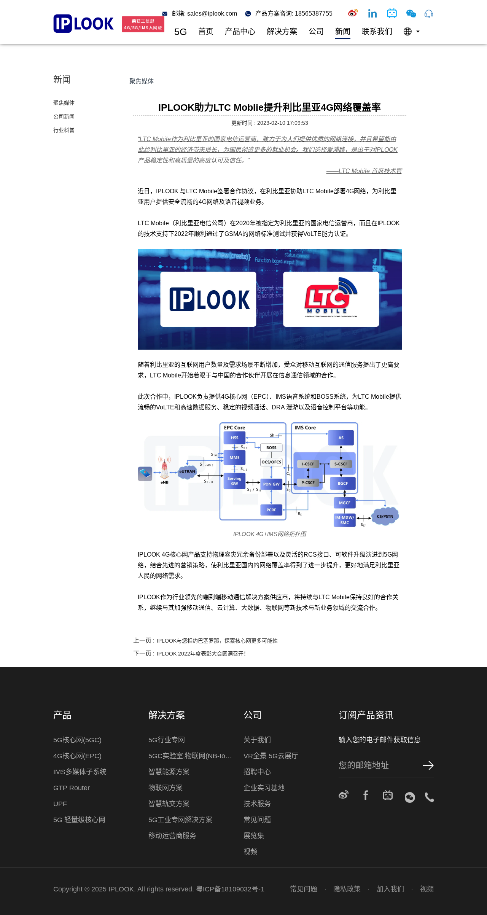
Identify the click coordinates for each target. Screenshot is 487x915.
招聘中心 (257, 772)
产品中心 (240, 31)
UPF (60, 804)
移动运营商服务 (172, 836)
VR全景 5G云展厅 (271, 756)
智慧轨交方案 (168, 804)
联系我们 (377, 31)
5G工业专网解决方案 (180, 820)
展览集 (254, 836)
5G (180, 31)
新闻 (342, 31)
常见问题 (257, 820)
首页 (205, 31)
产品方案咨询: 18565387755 (294, 14)
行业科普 (64, 130)
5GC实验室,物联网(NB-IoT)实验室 (192, 756)
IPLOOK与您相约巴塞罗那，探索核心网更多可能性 (217, 641)
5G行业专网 (166, 740)
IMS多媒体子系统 (80, 772)
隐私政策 (347, 889)
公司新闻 (64, 116)
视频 (250, 852)
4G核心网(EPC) (77, 756)
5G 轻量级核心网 (79, 820)
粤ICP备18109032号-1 (230, 889)
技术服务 (257, 804)
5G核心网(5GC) (77, 740)
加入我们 (390, 889)
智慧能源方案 (168, 772)
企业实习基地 (264, 788)
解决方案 (282, 31)
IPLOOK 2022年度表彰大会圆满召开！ (203, 654)
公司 (316, 31)
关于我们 (257, 740)
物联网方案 (165, 788)
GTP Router (71, 788)
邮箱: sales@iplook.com (204, 14)
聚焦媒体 (64, 103)
